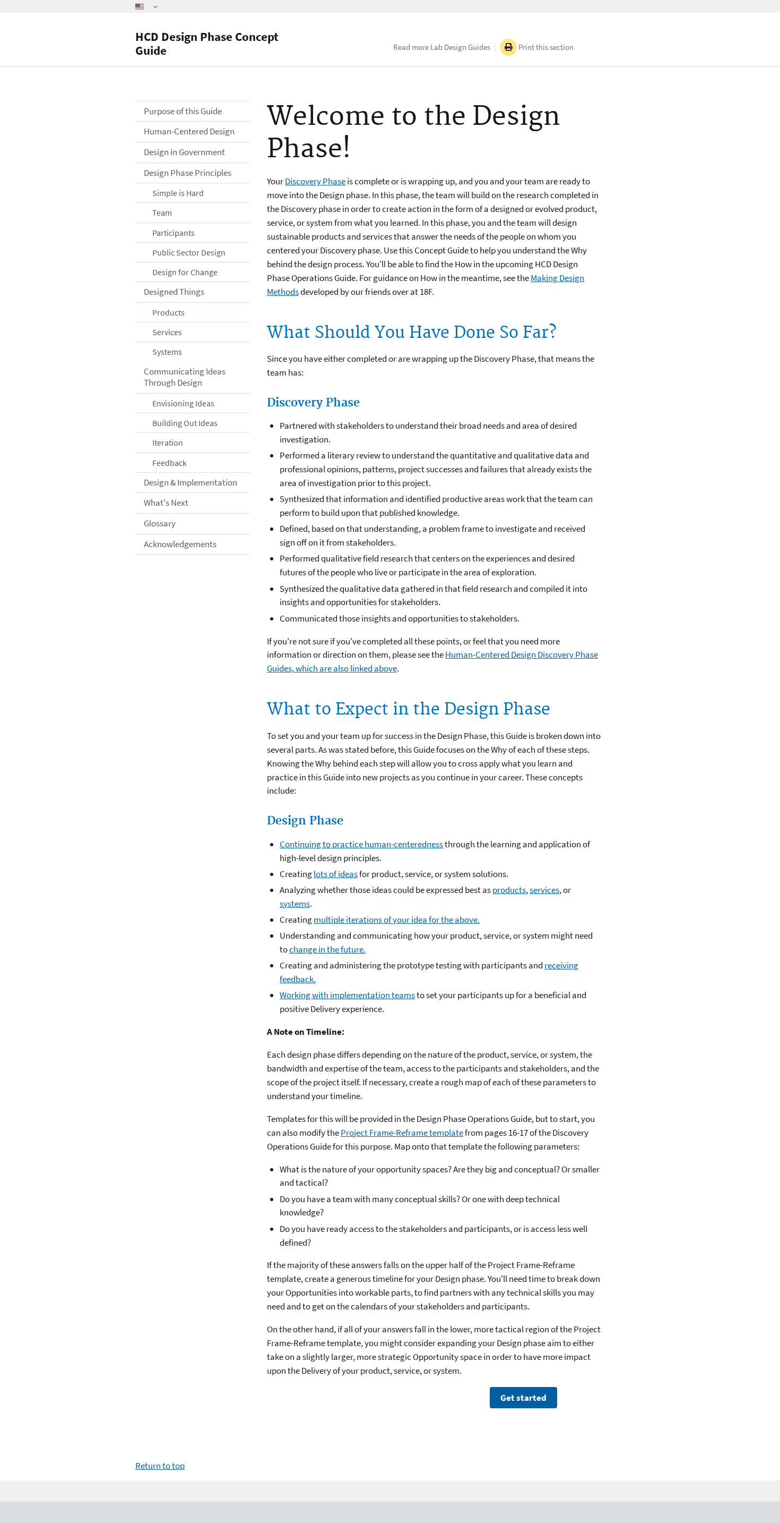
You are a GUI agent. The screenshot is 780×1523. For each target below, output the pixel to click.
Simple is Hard (178, 193)
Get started (523, 1397)
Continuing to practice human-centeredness (361, 844)
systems (295, 903)
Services (167, 332)
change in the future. (327, 949)
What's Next (166, 502)
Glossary (160, 523)
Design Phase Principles (187, 172)
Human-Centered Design (189, 131)
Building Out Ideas (185, 423)
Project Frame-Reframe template (402, 1132)
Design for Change (185, 272)
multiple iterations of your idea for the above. (397, 919)
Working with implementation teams (347, 995)
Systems (167, 351)
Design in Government (184, 152)
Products (168, 312)
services (544, 890)
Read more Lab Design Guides (441, 47)
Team (162, 212)
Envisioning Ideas (183, 403)
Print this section (545, 47)
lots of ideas (336, 874)
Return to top (160, 1465)
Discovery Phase (315, 181)
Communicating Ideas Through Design (185, 377)
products (509, 890)
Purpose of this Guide (183, 111)
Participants (173, 232)
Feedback (169, 462)
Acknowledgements (180, 544)
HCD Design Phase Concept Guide (207, 43)
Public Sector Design (189, 252)
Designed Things (174, 291)
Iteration (167, 442)
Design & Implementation (190, 482)
